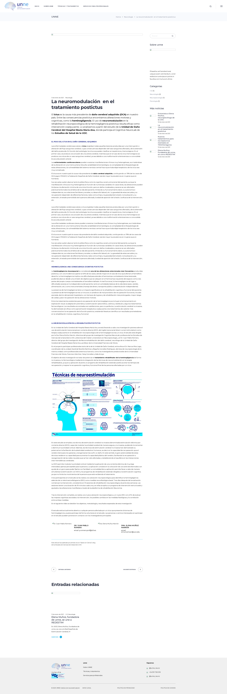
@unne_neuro (154, 668)
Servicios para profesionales (92, 675)
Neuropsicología (156, 98)
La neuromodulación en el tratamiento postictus (166, 128)
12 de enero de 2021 (57, 97)
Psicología (154, 101)
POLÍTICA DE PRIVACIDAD (126, 688)
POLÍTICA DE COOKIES (168, 688)
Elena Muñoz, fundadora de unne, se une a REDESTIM (166, 152)
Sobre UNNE (87, 667)
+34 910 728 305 (155, 672)
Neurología (128, 17)
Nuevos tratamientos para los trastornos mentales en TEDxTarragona (166, 141)
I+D (66, 614)
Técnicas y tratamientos (91, 671)
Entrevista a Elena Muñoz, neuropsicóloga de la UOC (166, 117)
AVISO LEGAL (86, 688)
